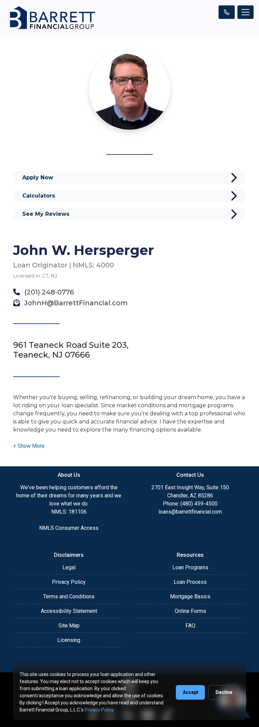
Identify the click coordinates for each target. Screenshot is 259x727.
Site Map (69, 625)
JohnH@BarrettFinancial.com (75, 303)
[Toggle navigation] (245, 12)
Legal (69, 567)
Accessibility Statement (69, 611)
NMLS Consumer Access (68, 528)
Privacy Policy (69, 582)
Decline (223, 692)
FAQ (190, 625)
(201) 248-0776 (48, 292)
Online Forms (190, 611)
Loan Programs (190, 567)
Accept (190, 692)
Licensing (68, 640)
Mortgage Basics (190, 596)
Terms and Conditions (68, 596)
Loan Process (190, 582)
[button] (29, 446)
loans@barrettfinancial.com (190, 512)
